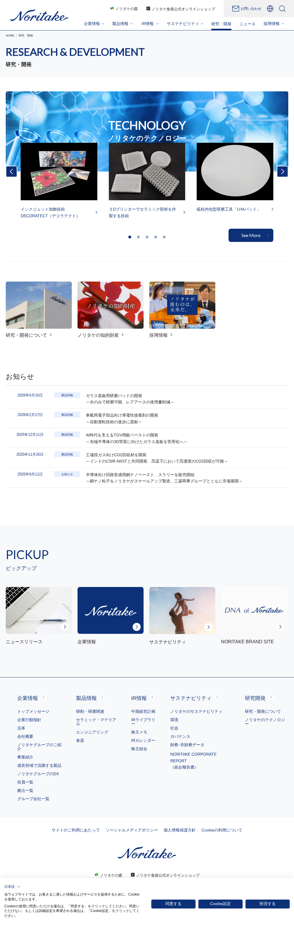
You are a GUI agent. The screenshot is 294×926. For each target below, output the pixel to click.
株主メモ (139, 732)
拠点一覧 (25, 790)
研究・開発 (221, 24)
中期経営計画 (143, 711)
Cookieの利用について (222, 830)
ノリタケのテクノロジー (265, 721)
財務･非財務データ (187, 744)
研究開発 (255, 698)
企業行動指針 (29, 719)
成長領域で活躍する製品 (39, 765)
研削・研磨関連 (90, 711)
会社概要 (25, 736)
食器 (80, 740)
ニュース (247, 24)
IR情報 (139, 698)
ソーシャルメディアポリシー (132, 830)
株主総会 (139, 748)
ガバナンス (180, 736)
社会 (174, 728)
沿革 (21, 728)
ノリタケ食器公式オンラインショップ (183, 9)
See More (250, 235)
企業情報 (27, 698)
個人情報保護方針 (180, 830)
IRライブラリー (143, 721)
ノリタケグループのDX (38, 773)
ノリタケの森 (126, 9)
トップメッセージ (33, 711)
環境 (174, 719)
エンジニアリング (92, 732)
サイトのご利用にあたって (76, 830)
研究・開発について (263, 711)
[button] (129, 237)
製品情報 (86, 698)
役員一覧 (25, 782)
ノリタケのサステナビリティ (196, 711)
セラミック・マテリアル (96, 721)
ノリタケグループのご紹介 (39, 746)
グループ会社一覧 (33, 798)
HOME (10, 35)
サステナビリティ (191, 698)
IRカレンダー (143, 740)
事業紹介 (25, 757)
